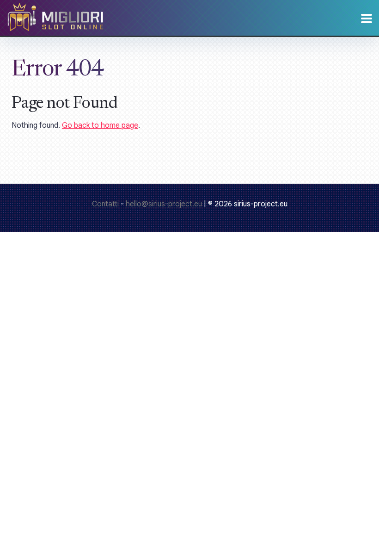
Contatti (105, 204)
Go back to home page (100, 125)
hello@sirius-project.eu (164, 204)
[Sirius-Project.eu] (55, 24)
